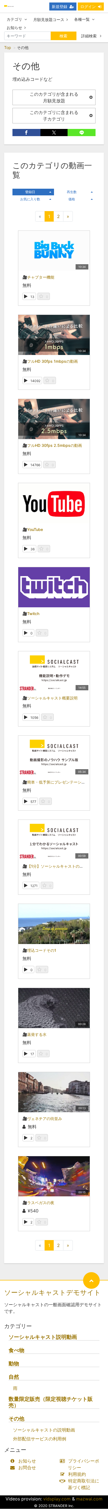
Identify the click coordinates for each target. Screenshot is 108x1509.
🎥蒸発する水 (34, 1034)
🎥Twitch (30, 613)
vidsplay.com (57, 1499)
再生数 (72, 192)
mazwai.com (89, 1499)
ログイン (88, 6)
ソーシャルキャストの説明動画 (44, 1430)
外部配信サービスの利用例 (39, 1438)
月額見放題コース (48, 19)
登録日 (30, 192)
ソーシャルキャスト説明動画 (43, 1337)
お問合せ (27, 1467)
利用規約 (77, 1474)
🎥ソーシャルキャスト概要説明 (50, 698)
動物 (14, 1363)
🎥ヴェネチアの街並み (42, 1118)
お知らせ (14, 27)
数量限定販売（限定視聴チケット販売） (51, 1402)
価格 (71, 199)
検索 (63, 35)
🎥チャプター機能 (38, 277)
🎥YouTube (32, 529)
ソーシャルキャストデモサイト (52, 1292)
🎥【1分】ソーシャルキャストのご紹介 (56, 866)
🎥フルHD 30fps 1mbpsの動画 (50, 361)
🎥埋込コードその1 (39, 950)
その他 (16, 1418)
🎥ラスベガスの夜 (38, 1202)
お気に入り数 (30, 199)
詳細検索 (89, 35)
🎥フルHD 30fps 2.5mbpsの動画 (52, 445)
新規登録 (59, 6)
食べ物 (16, 1350)
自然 (14, 1377)
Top (7, 47)
